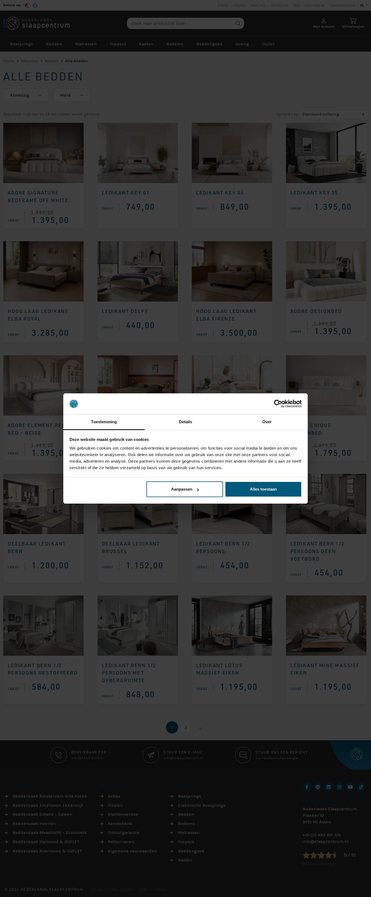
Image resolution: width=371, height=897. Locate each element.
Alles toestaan (263, 489)
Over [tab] (267, 421)
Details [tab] (185, 421)
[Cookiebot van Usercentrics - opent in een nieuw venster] (278, 404)
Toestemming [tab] (104, 421)
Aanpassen (181, 489)
